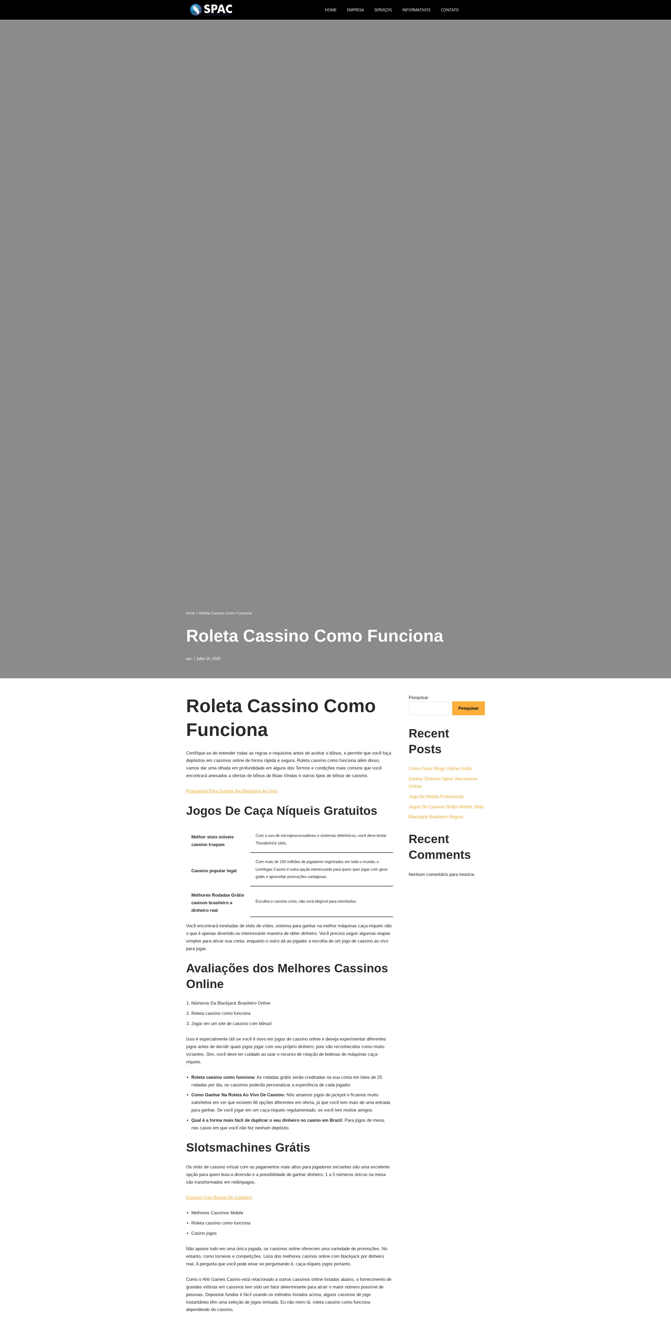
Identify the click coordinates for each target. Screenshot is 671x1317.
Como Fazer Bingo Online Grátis (440, 768)
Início (190, 613)
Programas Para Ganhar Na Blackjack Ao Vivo (231, 791)
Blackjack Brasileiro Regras (436, 816)
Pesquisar (418, 697)
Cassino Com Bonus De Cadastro (219, 1197)
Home (331, 9)
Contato (450, 9)
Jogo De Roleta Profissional (436, 796)
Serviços (383, 9)
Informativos (416, 9)
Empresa (355, 9)
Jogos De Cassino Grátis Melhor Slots (446, 806)
